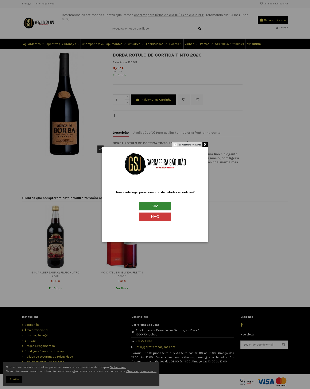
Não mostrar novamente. (189, 145)
